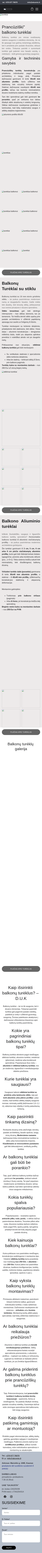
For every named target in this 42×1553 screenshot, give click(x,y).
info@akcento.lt (14, 1458)
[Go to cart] (32, 9)
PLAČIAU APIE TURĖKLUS (21, 272)
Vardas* (5, 1508)
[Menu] (36, 9)
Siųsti (9, 1548)
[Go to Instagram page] (11, 1497)
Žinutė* (4, 1530)
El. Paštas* (6, 1519)
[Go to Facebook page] (5, 1497)
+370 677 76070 (12, 1456)
